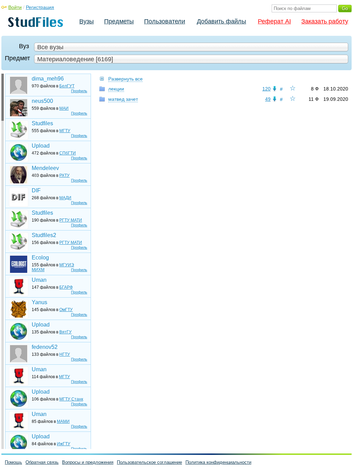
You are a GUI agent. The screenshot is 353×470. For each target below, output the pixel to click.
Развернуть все (125, 79)
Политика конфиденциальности (218, 462)
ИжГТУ (63, 443)
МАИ (64, 108)
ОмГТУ (66, 309)
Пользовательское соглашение (149, 462)
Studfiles (42, 123)
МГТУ (64, 130)
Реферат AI (274, 21)
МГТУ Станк (71, 399)
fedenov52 (45, 347)
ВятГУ (65, 332)
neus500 (42, 101)
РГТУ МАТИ (70, 220)
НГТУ (64, 354)
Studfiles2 (44, 235)
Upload (41, 146)
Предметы (119, 21)
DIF (36, 190)
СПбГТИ (67, 153)
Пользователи (164, 21)
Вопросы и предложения (87, 462)
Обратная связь (42, 462)
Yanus (39, 302)
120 (266, 89)
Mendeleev (45, 168)
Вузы (86, 21)
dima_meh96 (48, 79)
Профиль (79, 91)
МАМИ (63, 421)
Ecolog (40, 257)
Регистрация (40, 7)
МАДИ (65, 197)
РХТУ (64, 175)
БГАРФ (66, 287)
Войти (15, 7)
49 (268, 99)
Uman (39, 280)
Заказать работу (324, 21)
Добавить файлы (221, 21)
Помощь (13, 462)
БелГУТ (66, 86)
